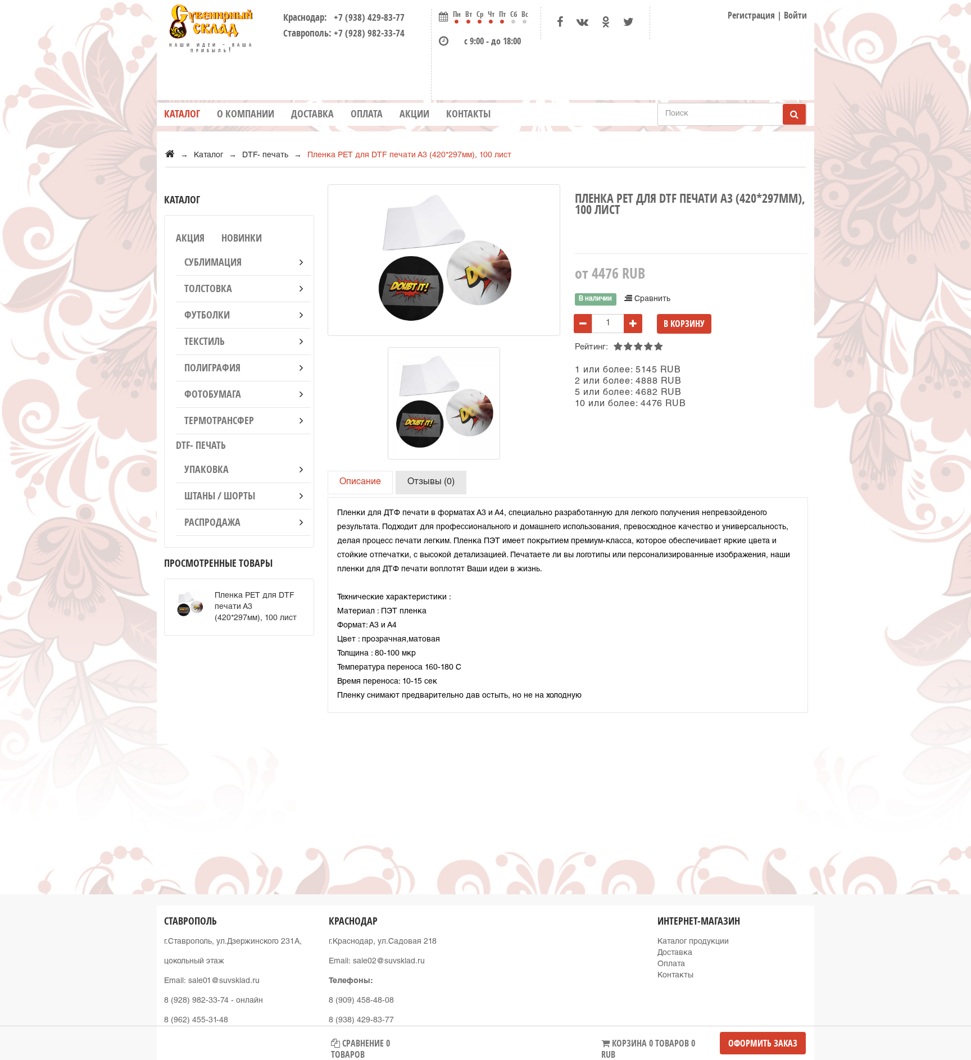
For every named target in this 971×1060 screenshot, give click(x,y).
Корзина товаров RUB (648, 1045)
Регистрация (751, 15)
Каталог (182, 114)
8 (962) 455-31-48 (196, 1021)
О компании (245, 114)
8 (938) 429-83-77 (361, 1021)
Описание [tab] (360, 482)
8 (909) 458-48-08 (361, 1001)
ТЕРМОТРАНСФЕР (219, 420)
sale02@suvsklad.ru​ (389, 962)
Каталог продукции (693, 942)
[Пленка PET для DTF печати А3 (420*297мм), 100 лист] (444, 403)
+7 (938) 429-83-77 (367, 17)
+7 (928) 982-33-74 (369, 32)
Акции (414, 114)
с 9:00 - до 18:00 (492, 41)
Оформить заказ (762, 1043)
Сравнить (651, 299)
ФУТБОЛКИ (207, 315)
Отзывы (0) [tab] (431, 482)
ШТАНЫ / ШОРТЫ (219, 496)
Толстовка (208, 288)
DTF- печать (201, 445)
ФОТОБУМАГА (212, 394)
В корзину (684, 323)
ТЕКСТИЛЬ (204, 341)
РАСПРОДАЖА (212, 522)
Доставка (312, 114)
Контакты (468, 114)
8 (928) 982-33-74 (196, 1001)
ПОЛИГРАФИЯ (212, 368)
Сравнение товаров (360, 1045)
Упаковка (206, 469)
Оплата (367, 114)
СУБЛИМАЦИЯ (213, 262)
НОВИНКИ (241, 238)
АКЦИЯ (190, 238)
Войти (795, 15)
